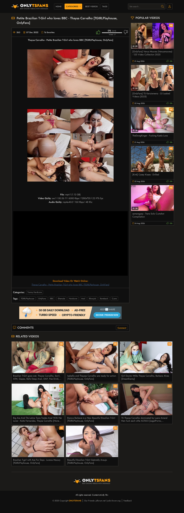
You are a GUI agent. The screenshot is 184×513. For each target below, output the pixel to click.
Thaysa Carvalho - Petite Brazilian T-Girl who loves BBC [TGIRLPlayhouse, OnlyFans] (70, 284)
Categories (72, 6)
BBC (52, 298)
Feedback (127, 500)
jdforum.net (100, 500)
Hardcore (73, 298)
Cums (114, 298)
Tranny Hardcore (34, 292)
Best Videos (91, 6)
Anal (83, 298)
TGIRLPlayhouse (27, 298)
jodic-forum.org (113, 500)
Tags (104, 6)
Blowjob (92, 298)
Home (59, 6)
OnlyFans (42, 298)
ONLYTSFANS (75, 500)
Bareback (104, 298)
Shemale (61, 298)
